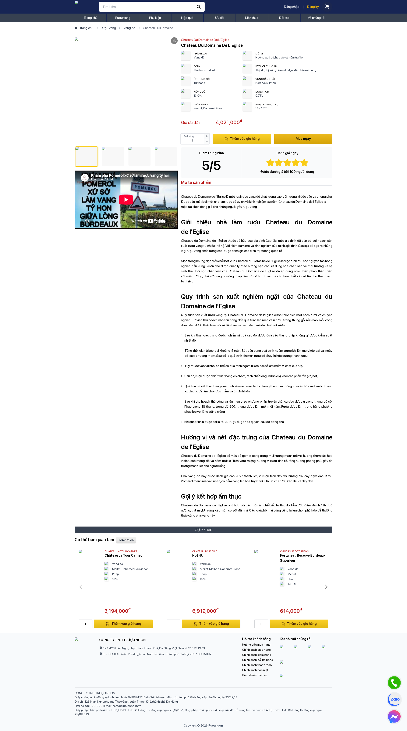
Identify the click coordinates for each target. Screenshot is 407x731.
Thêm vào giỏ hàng (245, 139)
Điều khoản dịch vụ (254, 675)
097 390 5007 (201, 654)
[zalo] (394, 699)
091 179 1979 (195, 648)
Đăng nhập (292, 7)
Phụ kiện (155, 18)
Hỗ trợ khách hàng (256, 639)
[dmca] (306, 679)
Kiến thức (251, 18)
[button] (86, 156)
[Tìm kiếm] (152, 7)
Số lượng (189, 136)
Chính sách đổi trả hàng (257, 660)
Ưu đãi (219, 18)
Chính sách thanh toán (257, 665)
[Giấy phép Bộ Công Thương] (306, 666)
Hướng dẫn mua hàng (256, 644)
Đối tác (284, 18)
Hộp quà (187, 18)
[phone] (394, 682)
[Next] (326, 587)
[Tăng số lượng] (206, 136)
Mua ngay (303, 139)
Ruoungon (215, 725)
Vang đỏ (129, 28)
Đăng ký (313, 7)
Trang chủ (91, 18)
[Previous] (81, 587)
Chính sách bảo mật (255, 670)
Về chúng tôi (316, 18)
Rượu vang (122, 18)
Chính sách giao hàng (256, 649)
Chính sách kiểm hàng (256, 654)
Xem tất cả (126, 540)
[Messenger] (394, 716)
